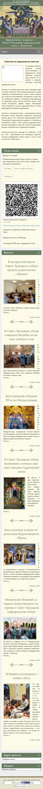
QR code (8, 168)
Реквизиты (8, 176)
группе (34, 137)
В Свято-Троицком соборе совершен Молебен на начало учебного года (21, 335)
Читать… (7, 312)
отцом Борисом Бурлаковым (36, 696)
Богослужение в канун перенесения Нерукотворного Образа (21, 534)
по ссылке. (7, 222)
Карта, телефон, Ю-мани (23, 168)
